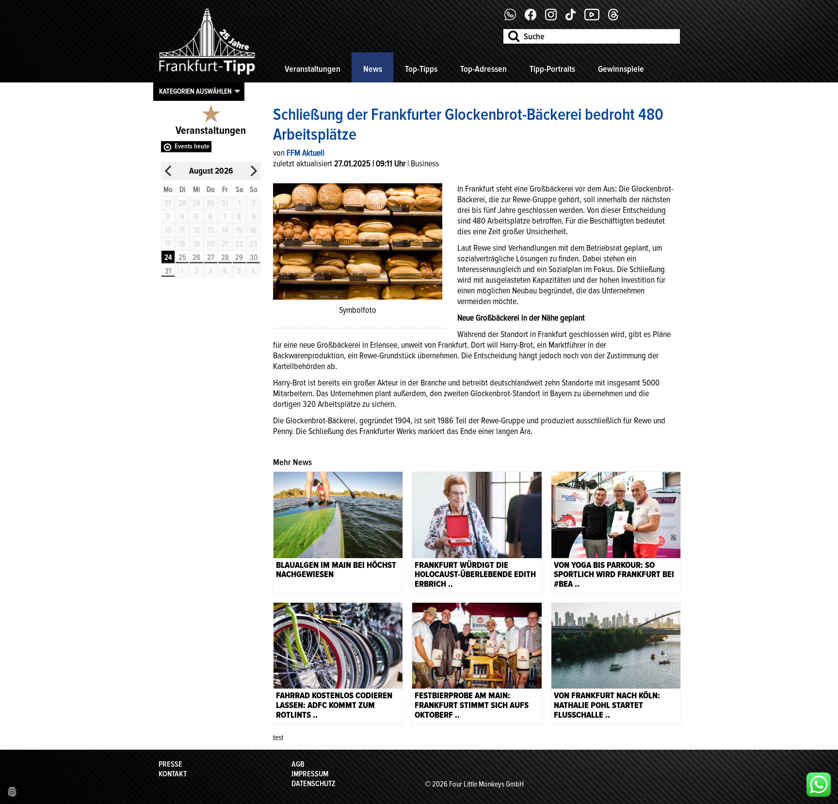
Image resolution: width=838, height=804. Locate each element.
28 (225, 257)
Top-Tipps (421, 69)
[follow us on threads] (617, 18)
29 (239, 257)
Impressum (309, 774)
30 (254, 257)
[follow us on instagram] (554, 18)
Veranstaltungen (312, 69)
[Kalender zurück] (168, 171)
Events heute (192, 146)
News (372, 69)
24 (168, 257)
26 (196, 257)
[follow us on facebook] (513, 18)
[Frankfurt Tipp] (207, 75)
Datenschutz (313, 783)
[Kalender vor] (253, 171)
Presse (170, 764)
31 (168, 271)
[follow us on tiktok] (574, 18)
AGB (298, 764)
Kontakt (173, 774)
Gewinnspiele (621, 69)
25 (182, 257)
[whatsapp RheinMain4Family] (818, 784)
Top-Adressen (483, 69)
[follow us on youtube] (595, 18)
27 (210, 257)
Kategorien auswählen (195, 91)
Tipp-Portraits (552, 69)
